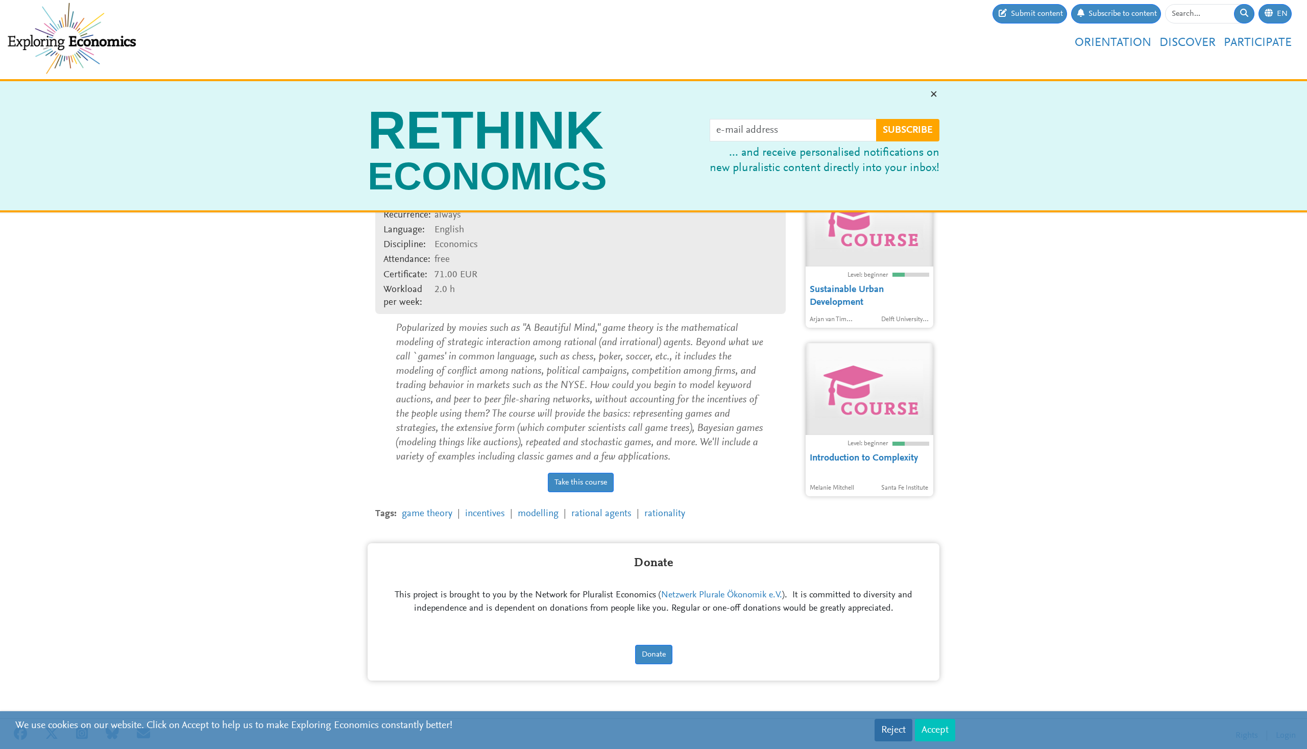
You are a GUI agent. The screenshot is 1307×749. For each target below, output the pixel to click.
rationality (664, 514)
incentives (485, 514)
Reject (893, 730)
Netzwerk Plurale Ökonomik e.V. (721, 595)
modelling (538, 514)
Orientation (1113, 43)
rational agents (601, 514)
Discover (1187, 43)
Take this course (580, 482)
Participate (1258, 43)
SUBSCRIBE (908, 130)
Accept (935, 730)
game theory (427, 514)
